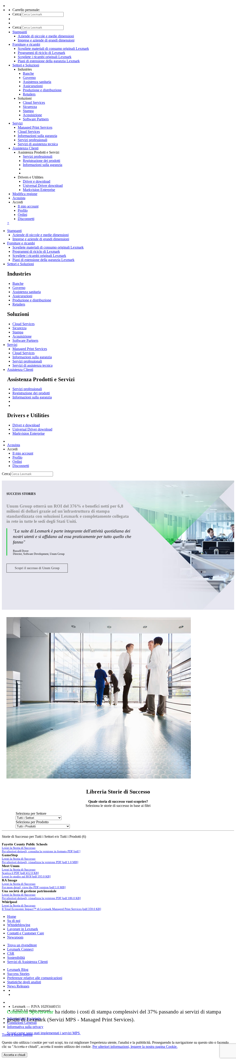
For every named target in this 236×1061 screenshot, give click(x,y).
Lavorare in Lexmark (22, 929)
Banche (28, 73)
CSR (10, 953)
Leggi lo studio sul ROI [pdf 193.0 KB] (26, 876)
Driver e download (36, 181)
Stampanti (14, 231)
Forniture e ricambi (21, 243)
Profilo (23, 210)
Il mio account (28, 206)
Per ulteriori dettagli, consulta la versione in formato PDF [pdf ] (41, 851)
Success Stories (18, 974)
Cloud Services (34, 102)
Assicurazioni (33, 86)
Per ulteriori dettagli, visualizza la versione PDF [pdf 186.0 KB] (41, 898)
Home (11, 916)
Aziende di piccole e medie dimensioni (46, 36)
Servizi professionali (32, 140)
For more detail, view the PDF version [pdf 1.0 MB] (33, 887)
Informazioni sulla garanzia (37, 136)
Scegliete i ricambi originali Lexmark (44, 57)
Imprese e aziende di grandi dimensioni (46, 40)
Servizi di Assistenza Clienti (27, 962)
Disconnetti (26, 219)
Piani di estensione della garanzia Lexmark (49, 61)
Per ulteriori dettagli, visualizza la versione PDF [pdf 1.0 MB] (40, 862)
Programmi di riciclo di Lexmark (41, 53)
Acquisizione (32, 115)
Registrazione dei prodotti (41, 161)
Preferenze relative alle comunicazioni (34, 978)
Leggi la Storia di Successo (18, 848)
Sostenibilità (16, 958)
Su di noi (13, 921)
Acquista (18, 198)
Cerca (16, 14)
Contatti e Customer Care (25, 933)
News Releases (18, 986)
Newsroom (15, 937)
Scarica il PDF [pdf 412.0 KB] (20, 873)
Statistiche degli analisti (24, 982)
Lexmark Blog (17, 970)
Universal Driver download (43, 185)
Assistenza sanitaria (37, 82)
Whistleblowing (18, 925)
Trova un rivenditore (22, 945)
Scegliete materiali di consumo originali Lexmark (53, 49)
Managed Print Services (35, 127)
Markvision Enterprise (39, 190)
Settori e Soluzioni (20, 264)
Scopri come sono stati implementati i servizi (43, 1033)
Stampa (28, 111)
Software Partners (36, 119)
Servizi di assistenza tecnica (38, 144)
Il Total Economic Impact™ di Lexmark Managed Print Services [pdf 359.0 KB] (51, 909)
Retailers (29, 94)
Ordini (22, 215)
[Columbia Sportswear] (98, 777)
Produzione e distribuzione (42, 90)
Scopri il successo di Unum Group (37, 568)
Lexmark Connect (20, 949)
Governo (29, 78)
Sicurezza (30, 107)
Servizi (12, 345)
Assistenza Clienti (20, 369)
